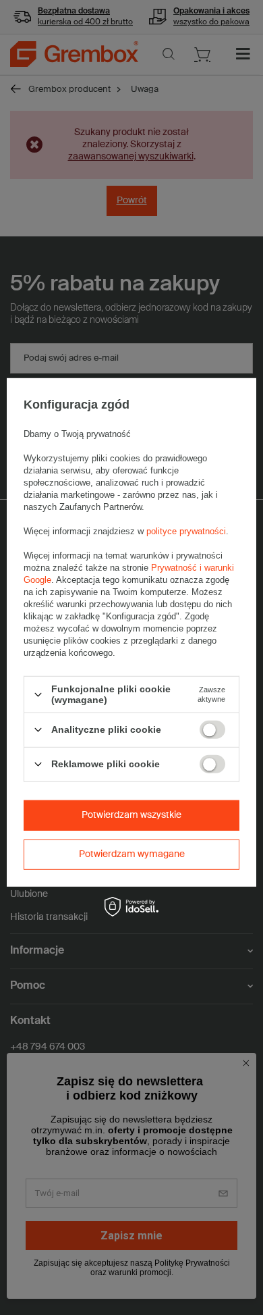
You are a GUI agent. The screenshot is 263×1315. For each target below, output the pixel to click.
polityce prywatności (186, 531)
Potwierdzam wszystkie (131, 815)
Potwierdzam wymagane (132, 854)
